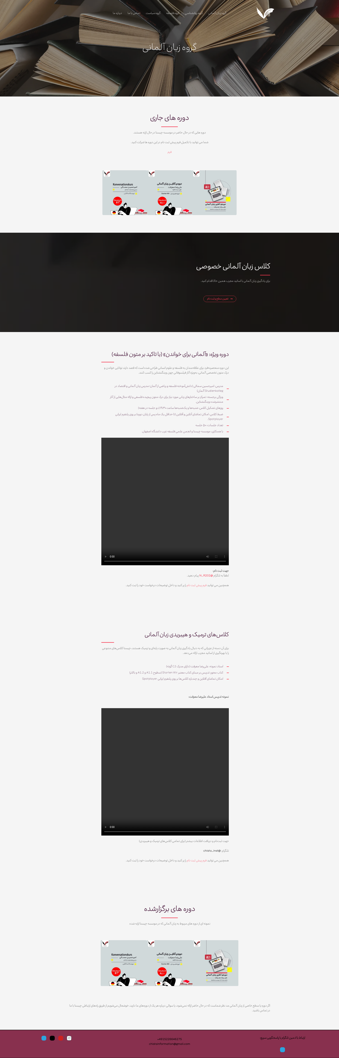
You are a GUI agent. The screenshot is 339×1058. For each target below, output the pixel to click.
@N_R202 (206, 576)
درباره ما (117, 13)
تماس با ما (134, 13)
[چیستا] (264, 13)
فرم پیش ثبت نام (197, 585)
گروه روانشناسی (194, 13)
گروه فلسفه (172, 13)
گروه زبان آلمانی (217, 13)
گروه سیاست (153, 13)
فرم (170, 152)
